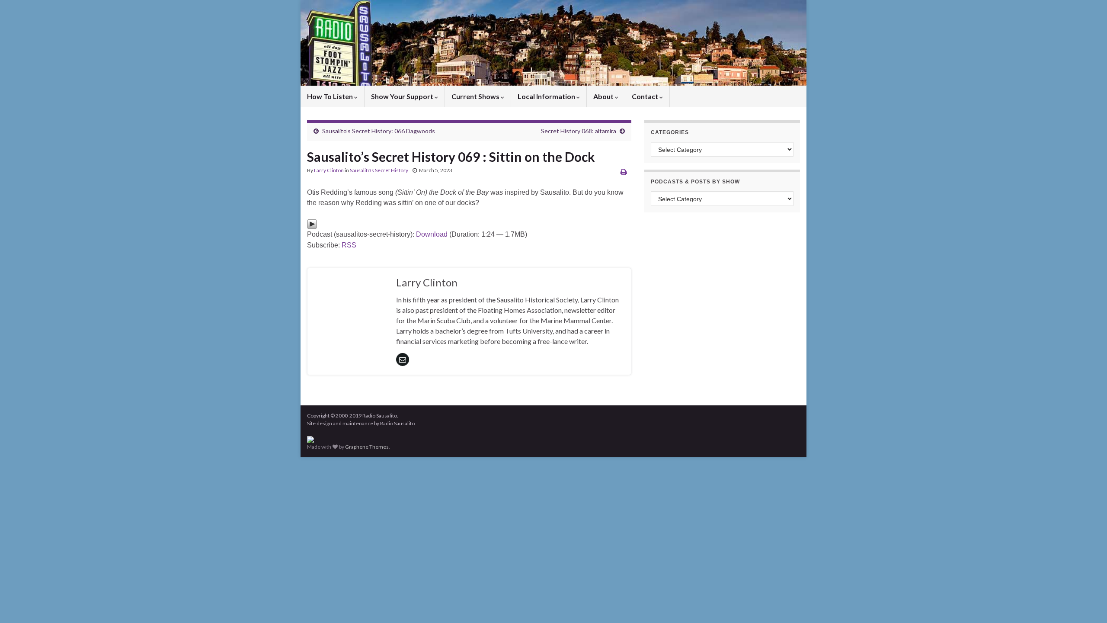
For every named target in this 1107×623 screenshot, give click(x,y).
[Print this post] (624, 171)
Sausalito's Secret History (379, 170)
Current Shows (476, 96)
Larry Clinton (329, 170)
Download (432, 234)
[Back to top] (1087, 603)
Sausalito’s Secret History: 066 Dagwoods (378, 131)
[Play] (312, 223)
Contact (645, 96)
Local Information (547, 96)
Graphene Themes (367, 446)
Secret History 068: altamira (578, 131)
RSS (349, 245)
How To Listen (330, 96)
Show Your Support (403, 96)
